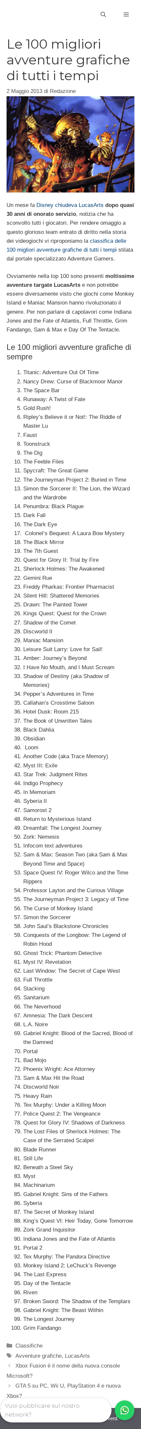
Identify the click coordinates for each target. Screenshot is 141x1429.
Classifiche (29, 1346)
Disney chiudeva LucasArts (70, 205)
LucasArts (77, 1356)
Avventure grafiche (38, 1356)
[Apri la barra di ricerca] (103, 15)
